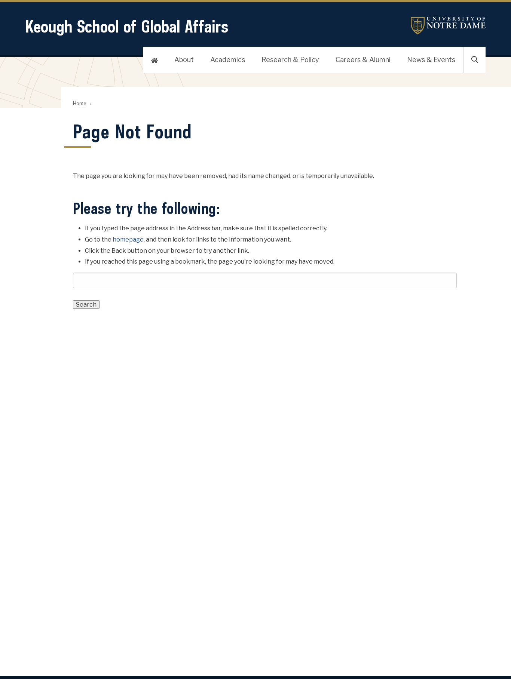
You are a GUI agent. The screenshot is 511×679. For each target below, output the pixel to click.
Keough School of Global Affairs (126, 26)
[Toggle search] (475, 60)
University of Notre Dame (448, 25)
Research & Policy (290, 60)
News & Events (431, 60)
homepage (128, 239)
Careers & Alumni (363, 60)
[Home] (154, 60)
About (184, 60)
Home (79, 103)
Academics (227, 60)
